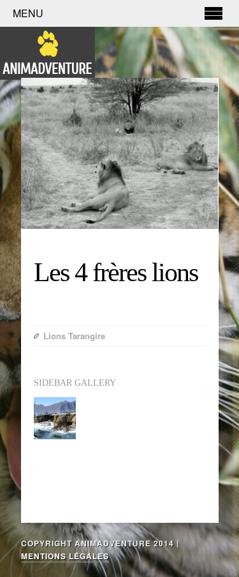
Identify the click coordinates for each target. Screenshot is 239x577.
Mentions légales (65, 556)
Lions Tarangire (74, 336)
